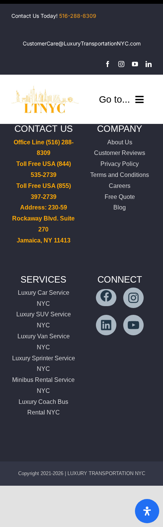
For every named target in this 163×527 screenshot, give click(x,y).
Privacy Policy (119, 164)
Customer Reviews (119, 153)
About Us (119, 142)
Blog (119, 207)
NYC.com (129, 43)
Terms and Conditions (119, 175)
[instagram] (121, 64)
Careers (119, 186)
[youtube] (135, 64)
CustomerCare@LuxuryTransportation (70, 43)
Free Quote (120, 197)
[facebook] (108, 64)
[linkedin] (149, 64)
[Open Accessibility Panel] (147, 511)
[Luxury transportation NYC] (45, 85)
